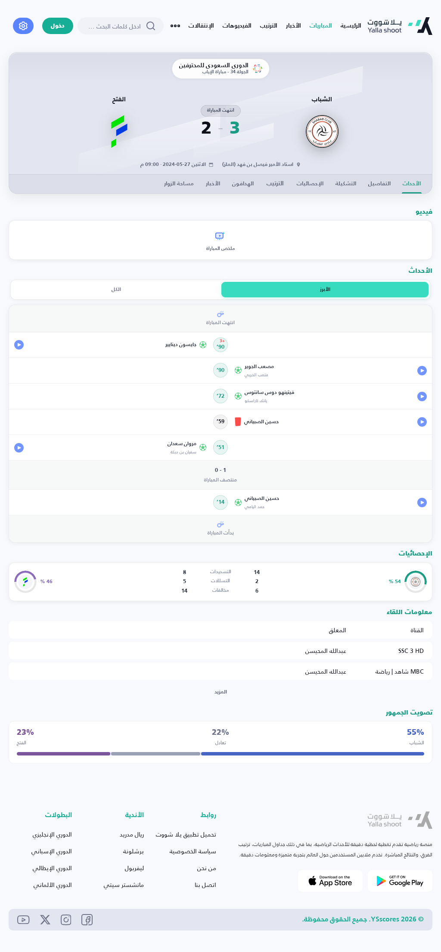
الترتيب (268, 26)
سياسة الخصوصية (193, 851)
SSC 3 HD (411, 650)
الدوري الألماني (53, 884)
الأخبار (293, 26)
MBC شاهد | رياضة (400, 671)
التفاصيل (379, 184)
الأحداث (412, 184)
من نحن (206, 868)
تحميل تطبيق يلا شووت (186, 834)
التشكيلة (345, 184)
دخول (58, 26)
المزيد (220, 692)
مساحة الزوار (179, 184)
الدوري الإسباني (51, 851)
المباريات (321, 26)
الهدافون (243, 184)
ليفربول (134, 868)
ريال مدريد (132, 834)
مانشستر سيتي (124, 884)
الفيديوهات (237, 26)
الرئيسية (351, 26)
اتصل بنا (205, 884)
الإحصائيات (310, 184)
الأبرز (325, 289)
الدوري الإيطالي (52, 868)
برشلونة (133, 851)
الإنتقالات (201, 26)
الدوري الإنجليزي (52, 834)
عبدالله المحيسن (325, 650)
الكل (116, 289)
